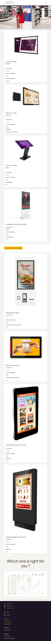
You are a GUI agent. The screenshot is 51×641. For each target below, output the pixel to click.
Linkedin (8, 615)
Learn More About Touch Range (13, 248)
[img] (2, 17)
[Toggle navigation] (45, 2)
